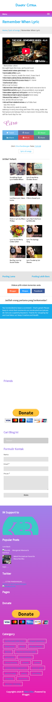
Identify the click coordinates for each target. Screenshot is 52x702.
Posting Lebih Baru (41, 276)
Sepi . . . (5, 567)
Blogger (13, 291)
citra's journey (11, 662)
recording (36, 673)
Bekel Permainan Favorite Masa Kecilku (24, 557)
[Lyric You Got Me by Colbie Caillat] (18, 231)
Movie (22, 646)
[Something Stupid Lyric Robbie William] (18, 169)
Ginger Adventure (37, 641)
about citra (9, 657)
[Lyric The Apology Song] (34, 231)
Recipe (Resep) (36, 646)
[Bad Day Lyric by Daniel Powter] (18, 252)
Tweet (11, 132)
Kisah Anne (9, 646)
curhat (37, 662)
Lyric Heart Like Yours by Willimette (33, 220)
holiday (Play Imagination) (16, 668)
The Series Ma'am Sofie (26, 652)
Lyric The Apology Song (32, 241)
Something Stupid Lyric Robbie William (16, 178)
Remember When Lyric (20, 21)
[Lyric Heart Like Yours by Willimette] (34, 210)
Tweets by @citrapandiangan (14, 584)
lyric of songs (26, 151)
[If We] (34, 190)
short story (22, 678)
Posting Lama (8, 276)
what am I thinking (12, 684)
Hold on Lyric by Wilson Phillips (18, 220)
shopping (9, 678)
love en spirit (37, 668)
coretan (25, 662)
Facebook (38, 291)
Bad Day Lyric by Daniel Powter (15, 261)
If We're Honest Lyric (33, 198)
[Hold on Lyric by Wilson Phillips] (18, 210)
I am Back (6, 546)
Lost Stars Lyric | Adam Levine (17, 199)
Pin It (27, 137)
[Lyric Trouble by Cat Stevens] (34, 252)
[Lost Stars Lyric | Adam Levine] (18, 190)
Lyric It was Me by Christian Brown (32, 178)
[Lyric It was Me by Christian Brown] (34, 169)
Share (26, 132)
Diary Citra (26, 4)
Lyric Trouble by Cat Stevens (33, 261)
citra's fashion (25, 657)
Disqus (25, 291)
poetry (24, 673)
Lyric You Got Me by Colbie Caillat (16, 241)
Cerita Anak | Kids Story (14, 641)
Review (8, 652)
